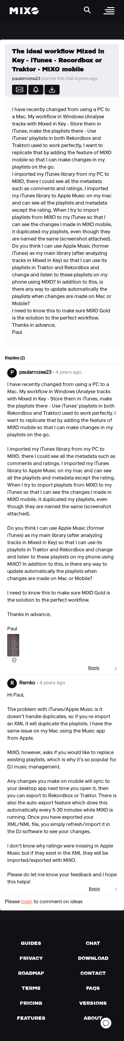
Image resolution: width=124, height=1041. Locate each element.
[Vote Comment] (108, 668)
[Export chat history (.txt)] (52, 89)
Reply (93, 668)
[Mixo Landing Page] (24, 11)
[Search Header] (87, 10)
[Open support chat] (106, 1023)
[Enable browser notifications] (35, 89)
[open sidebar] (109, 10)
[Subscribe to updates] (19, 89)
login (27, 902)
